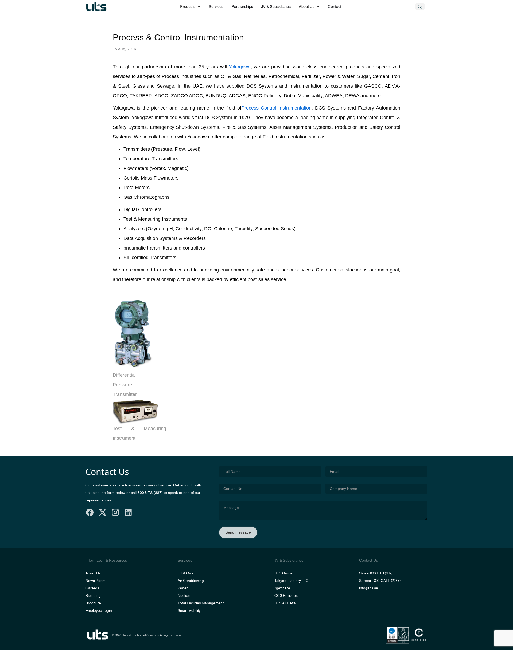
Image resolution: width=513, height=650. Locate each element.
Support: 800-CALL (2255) (379, 580)
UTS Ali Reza (285, 603)
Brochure (93, 603)
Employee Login (99, 610)
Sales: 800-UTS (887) (375, 573)
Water (183, 588)
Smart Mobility (189, 610)
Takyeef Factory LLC (291, 580)
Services (216, 6)
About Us (93, 573)
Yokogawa (240, 66)
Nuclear (184, 595)
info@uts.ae (368, 588)
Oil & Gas (185, 573)
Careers (92, 588)
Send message (238, 532)
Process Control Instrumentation (276, 108)
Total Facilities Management (200, 603)
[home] (96, 6)
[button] (190, 7)
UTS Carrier (284, 573)
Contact (334, 6)
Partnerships (242, 6)
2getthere (282, 588)
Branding (93, 595)
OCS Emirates (286, 595)
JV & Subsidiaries (276, 6)
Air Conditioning (191, 580)
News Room (95, 580)
